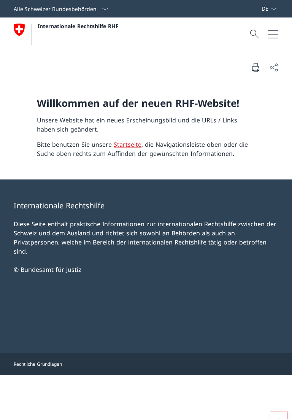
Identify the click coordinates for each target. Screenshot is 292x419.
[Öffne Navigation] (273, 34)
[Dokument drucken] (255, 67)
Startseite (127, 144)
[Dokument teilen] (274, 67)
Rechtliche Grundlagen (38, 364)
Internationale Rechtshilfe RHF (78, 26)
